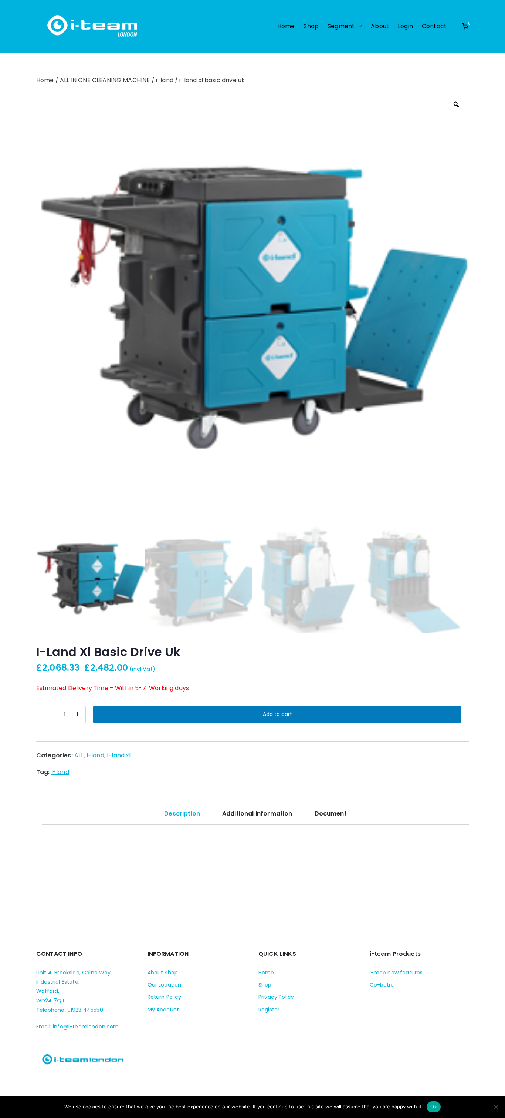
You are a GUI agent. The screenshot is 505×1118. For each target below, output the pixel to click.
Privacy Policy (276, 997)
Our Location (165, 984)
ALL (79, 755)
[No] (495, 1107)
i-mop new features (396, 972)
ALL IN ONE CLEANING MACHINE (105, 80)
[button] (358, 26)
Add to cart (277, 714)
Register (268, 1009)
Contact (434, 26)
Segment (341, 26)
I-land (60, 772)
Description (182, 813)
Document (331, 813)
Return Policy (165, 997)
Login (405, 26)
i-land (164, 80)
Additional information (257, 813)
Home (286, 26)
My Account (163, 1009)
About (380, 26)
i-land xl (119, 755)
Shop (311, 26)
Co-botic (382, 984)
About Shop (163, 972)
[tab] (182, 816)
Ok (433, 1106)
